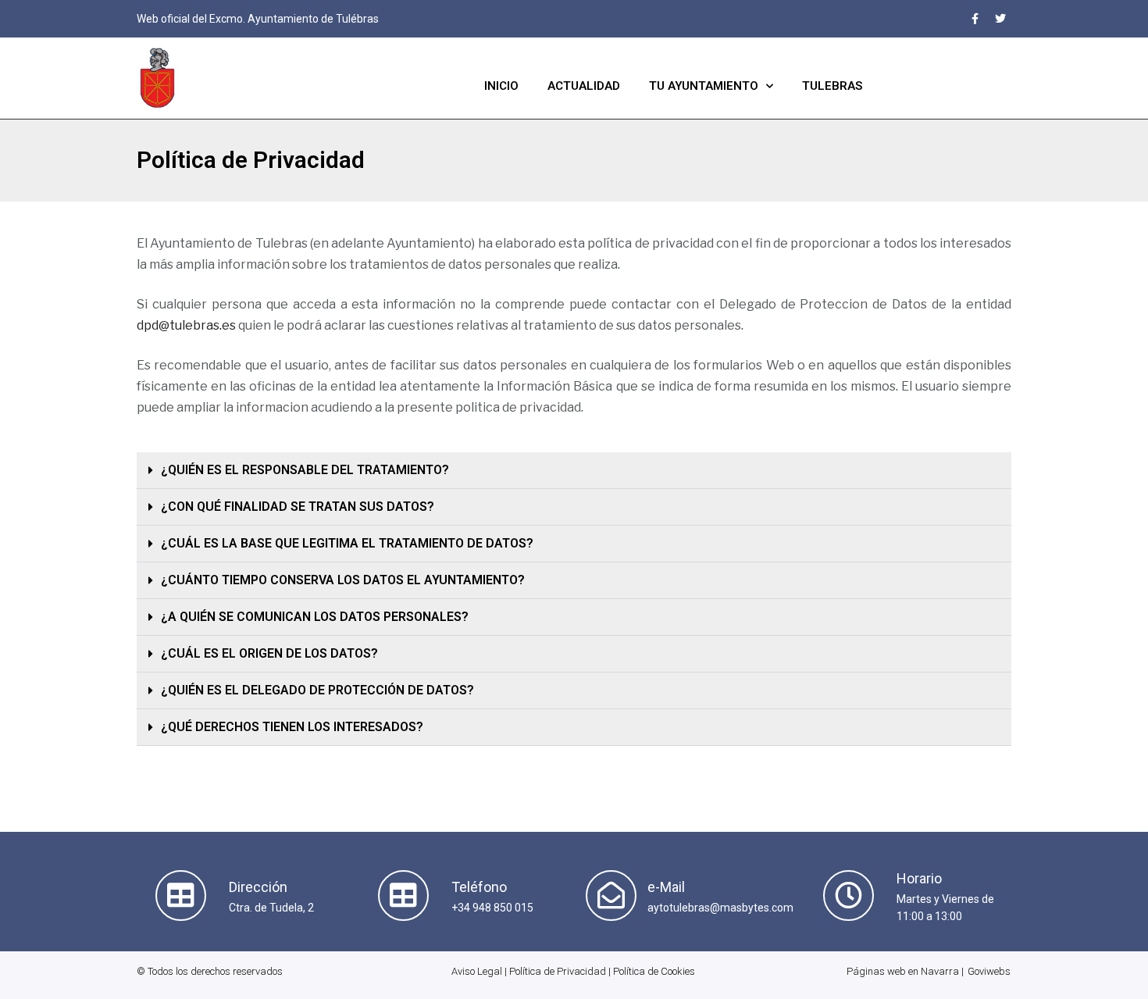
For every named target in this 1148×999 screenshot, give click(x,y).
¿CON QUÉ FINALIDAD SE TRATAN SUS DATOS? (297, 506)
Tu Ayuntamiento (703, 86)
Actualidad (583, 86)
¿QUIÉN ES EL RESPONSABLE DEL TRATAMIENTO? (305, 469)
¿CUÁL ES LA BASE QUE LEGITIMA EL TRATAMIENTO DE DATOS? (347, 543)
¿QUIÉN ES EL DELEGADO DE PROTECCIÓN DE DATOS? (317, 690)
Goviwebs (989, 971)
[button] (574, 470)
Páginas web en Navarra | (905, 971)
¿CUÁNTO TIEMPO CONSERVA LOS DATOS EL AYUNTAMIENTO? (343, 580)
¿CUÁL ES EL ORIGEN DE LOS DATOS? (269, 653)
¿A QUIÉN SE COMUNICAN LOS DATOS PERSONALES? (315, 616)
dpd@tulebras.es (186, 325)
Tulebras (832, 86)
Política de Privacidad (557, 971)
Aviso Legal (476, 971)
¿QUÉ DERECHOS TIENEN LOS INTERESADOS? (292, 726)
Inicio (501, 86)
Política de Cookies (654, 971)
